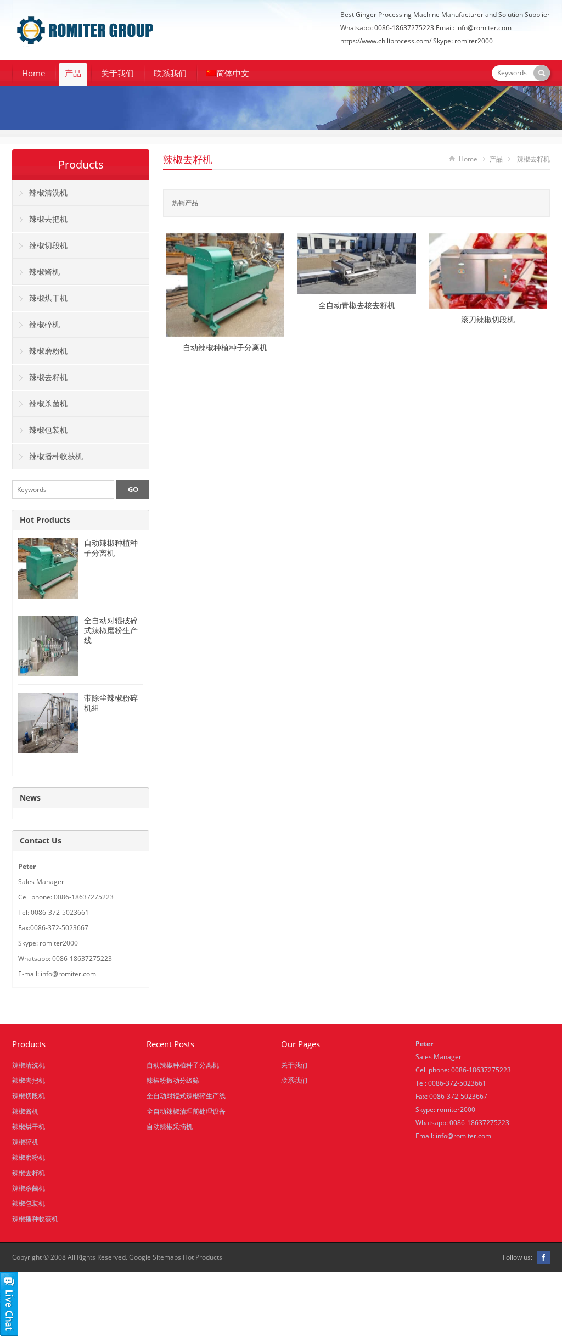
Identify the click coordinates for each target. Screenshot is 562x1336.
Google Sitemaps (155, 1257)
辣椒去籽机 (187, 159)
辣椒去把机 (48, 219)
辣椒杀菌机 (48, 403)
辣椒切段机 (48, 245)
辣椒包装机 (48, 429)
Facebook (543, 1257)
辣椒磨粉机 (48, 350)
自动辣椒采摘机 (170, 1126)
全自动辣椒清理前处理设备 (186, 1111)
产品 (73, 73)
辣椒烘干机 (48, 298)
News (30, 797)
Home (33, 73)
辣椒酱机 (44, 271)
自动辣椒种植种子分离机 (111, 548)
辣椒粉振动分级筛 (173, 1080)
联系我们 (170, 73)
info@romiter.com (463, 1136)
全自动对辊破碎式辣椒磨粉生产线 (111, 630)
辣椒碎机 (44, 324)
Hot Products (45, 520)
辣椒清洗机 (48, 192)
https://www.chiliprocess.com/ (385, 41)
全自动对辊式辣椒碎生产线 (186, 1095)
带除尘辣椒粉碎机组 (111, 702)
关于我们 (117, 73)
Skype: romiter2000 (463, 41)
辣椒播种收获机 (56, 456)
